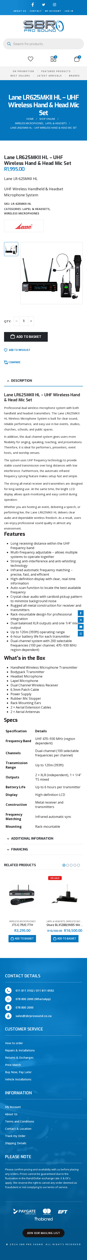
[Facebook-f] (32, 4)
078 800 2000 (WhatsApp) (33, 999)
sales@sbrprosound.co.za (34, 1016)
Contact (36, 11)
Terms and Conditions (19, 1121)
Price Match (13, 1065)
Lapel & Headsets (36, 209)
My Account (53, 11)
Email (80, 627)
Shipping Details (15, 1143)
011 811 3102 (24, 990)
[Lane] (24, 226)
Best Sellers (20, 75)
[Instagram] (54, 4)
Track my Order (15, 1136)
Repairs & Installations (20, 1050)
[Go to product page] (22, 895)
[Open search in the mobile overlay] (43, 43)
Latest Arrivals (49, 75)
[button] (7, 59)
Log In (69, 11)
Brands (74, 75)
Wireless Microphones (21, 213)
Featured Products (56, 71)
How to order (14, 1043)
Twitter (80, 620)
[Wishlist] (30, 59)
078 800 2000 (24, 1007)
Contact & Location (18, 1129)
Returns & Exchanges (19, 1057)
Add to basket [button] (24, 938)
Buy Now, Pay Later (18, 1072)
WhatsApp (80, 633)
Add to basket (28, 337)
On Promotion (23, 71)
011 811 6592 (45, 990)
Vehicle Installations (18, 1079)
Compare (14, 362)
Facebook (80, 613)
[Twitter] (43, 4)
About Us (20, 11)
